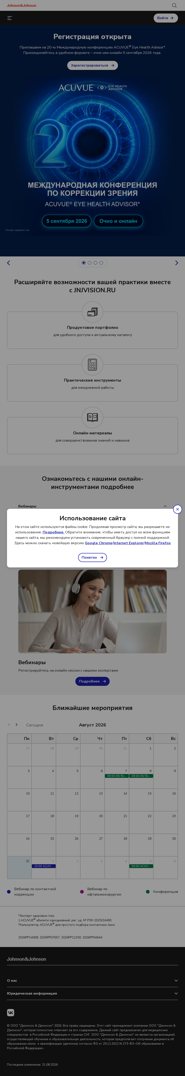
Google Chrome (98, 543)
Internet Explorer (128, 543)
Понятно (89, 557)
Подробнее (53, 532)
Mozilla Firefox (158, 543)
